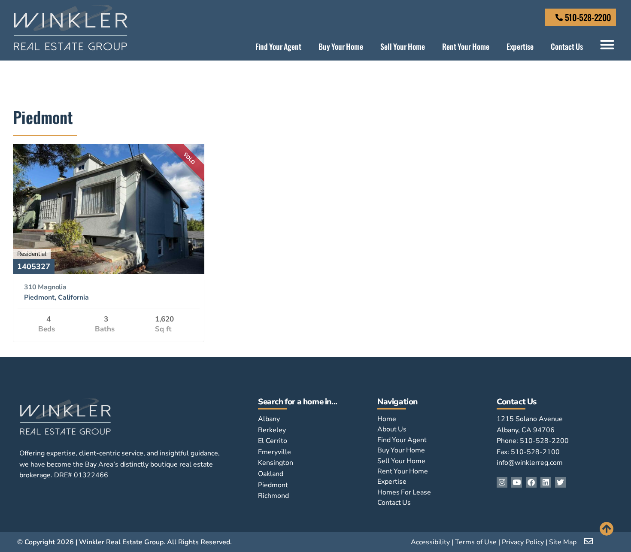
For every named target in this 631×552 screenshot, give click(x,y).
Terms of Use (476, 542)
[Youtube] (516, 482)
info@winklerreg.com (530, 462)
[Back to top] (607, 529)
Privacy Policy (523, 542)
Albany (269, 419)
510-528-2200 (588, 17)
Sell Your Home (402, 46)
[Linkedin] (545, 482)
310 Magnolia (45, 287)
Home (386, 419)
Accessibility (430, 542)
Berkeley (272, 430)
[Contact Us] (559, 17)
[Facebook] (531, 482)
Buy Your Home (341, 46)
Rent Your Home (465, 46)
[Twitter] (560, 482)
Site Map (562, 542)
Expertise (520, 46)
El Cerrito (272, 441)
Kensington (275, 462)
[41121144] (108, 271)
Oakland (270, 474)
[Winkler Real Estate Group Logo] (70, 27)
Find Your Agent (278, 46)
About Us (392, 429)
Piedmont (273, 485)
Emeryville (274, 452)
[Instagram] (502, 482)
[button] (607, 44)
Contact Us (567, 46)
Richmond (273, 495)
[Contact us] (589, 541)
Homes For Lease (404, 492)
